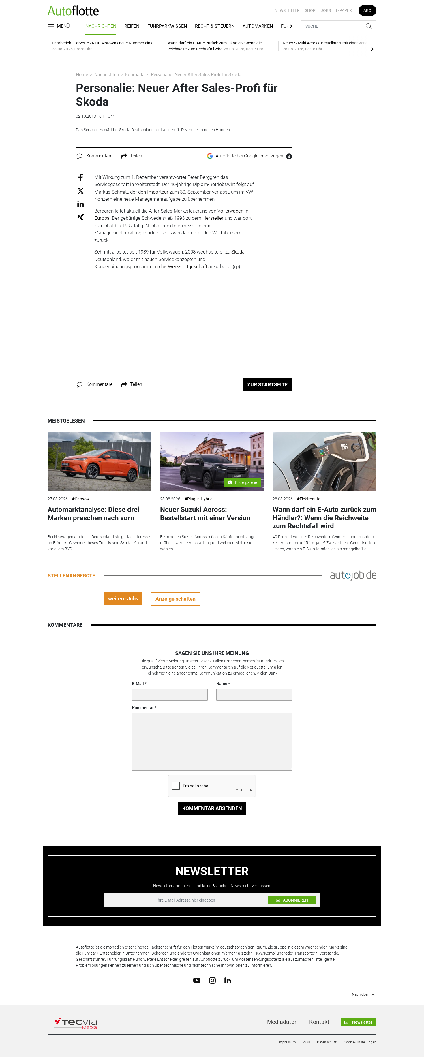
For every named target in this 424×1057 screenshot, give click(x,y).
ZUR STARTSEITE (267, 385)
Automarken (258, 26)
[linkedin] (227, 980)
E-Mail (138, 683)
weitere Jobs (123, 599)
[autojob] (353, 575)
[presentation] (372, 49)
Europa (102, 218)
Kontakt (319, 1021)
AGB (306, 1042)
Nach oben (360, 994)
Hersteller (213, 218)
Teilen (136, 156)
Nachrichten (100, 26)
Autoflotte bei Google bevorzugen (249, 156)
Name (221, 683)
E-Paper (344, 10)
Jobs (326, 10)
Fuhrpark (134, 74)
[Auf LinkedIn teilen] (80, 204)
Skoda (238, 252)
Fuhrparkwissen (167, 26)
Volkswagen (230, 211)
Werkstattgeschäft (187, 266)
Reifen (131, 26)
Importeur (157, 192)
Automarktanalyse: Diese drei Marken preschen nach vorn (93, 514)
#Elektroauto (308, 499)
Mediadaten (282, 1021)
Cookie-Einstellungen (360, 1042)
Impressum (287, 1042)
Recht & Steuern (214, 26)
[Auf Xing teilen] (80, 217)
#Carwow (81, 499)
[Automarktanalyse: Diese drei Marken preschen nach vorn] (99, 461)
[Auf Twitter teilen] (81, 191)
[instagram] (212, 980)
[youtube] (196, 980)
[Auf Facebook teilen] (80, 177)
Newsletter (287, 10)
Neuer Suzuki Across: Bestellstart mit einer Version (205, 514)
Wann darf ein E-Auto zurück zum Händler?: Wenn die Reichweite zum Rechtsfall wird (324, 518)
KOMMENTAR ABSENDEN (212, 808)
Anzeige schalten (175, 599)
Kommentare (99, 156)
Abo (367, 10)
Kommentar (143, 707)
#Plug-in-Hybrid (199, 499)
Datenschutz (327, 1042)
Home (82, 74)
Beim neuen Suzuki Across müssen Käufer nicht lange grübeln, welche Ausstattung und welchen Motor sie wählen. (207, 542)
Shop (310, 10)
